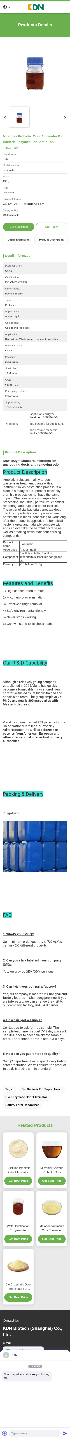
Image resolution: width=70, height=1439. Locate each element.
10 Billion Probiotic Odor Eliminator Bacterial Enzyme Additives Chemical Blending (18, 1170)
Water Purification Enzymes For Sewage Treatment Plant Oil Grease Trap (18, 1229)
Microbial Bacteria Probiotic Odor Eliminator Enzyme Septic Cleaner (52, 1170)
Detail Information (19, 239)
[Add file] (4, 1433)
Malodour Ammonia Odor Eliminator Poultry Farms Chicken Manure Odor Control (51, 1229)
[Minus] (65, 1355)
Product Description (51, 239)
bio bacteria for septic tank (41, 1089)
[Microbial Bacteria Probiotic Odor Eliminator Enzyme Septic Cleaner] (51, 1148)
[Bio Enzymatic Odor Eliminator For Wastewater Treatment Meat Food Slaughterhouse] (18, 1265)
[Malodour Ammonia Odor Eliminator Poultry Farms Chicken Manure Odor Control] (51, 1207)
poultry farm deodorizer (22, 1104)
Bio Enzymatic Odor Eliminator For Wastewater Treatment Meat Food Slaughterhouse (18, 1287)
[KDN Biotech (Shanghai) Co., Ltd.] (36, 7)
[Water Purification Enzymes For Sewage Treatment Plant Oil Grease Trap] (18, 1207)
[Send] (65, 1433)
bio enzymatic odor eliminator (26, 1097)
